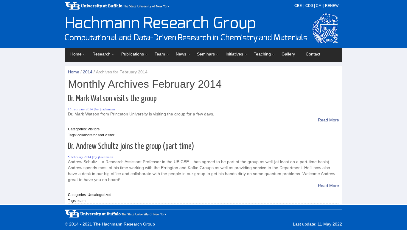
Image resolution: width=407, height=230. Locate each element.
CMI (319, 6)
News (181, 54)
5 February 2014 (79, 157)
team (81, 201)
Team (160, 54)
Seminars (206, 54)
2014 (87, 72)
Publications (132, 54)
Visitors (94, 129)
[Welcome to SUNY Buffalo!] (117, 8)
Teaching (262, 54)
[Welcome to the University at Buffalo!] (115, 216)
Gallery (288, 54)
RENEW (331, 6)
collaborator (87, 135)
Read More (328, 120)
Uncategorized (99, 195)
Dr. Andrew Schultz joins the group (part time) (131, 146)
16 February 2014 (80, 109)
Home (76, 54)
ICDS (309, 6)
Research (101, 54)
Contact (313, 54)
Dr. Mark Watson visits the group (112, 99)
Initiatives (234, 54)
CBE (298, 6)
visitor (109, 135)
